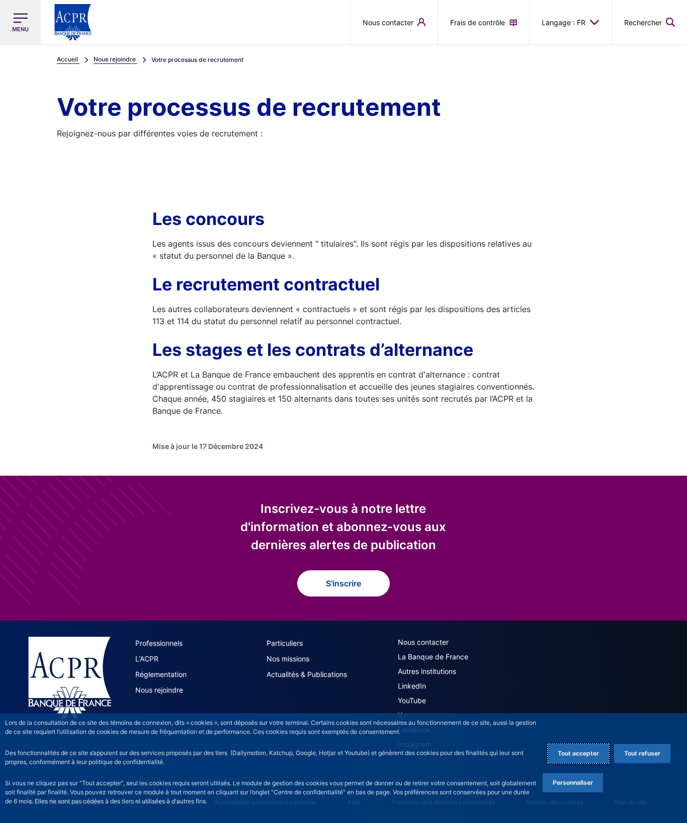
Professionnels (159, 643)
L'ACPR (146, 658)
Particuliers (285, 643)
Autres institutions (427, 671)
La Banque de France (433, 656)
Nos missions (288, 658)
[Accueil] (69, 677)
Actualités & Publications (307, 674)
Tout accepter (578, 753)
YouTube (412, 700)
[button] (649, 22)
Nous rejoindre (159, 690)
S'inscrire (343, 583)
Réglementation (161, 674)
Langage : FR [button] (563, 22)
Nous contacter (423, 642)
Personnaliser (573, 782)
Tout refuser (642, 753)
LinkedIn (412, 686)
